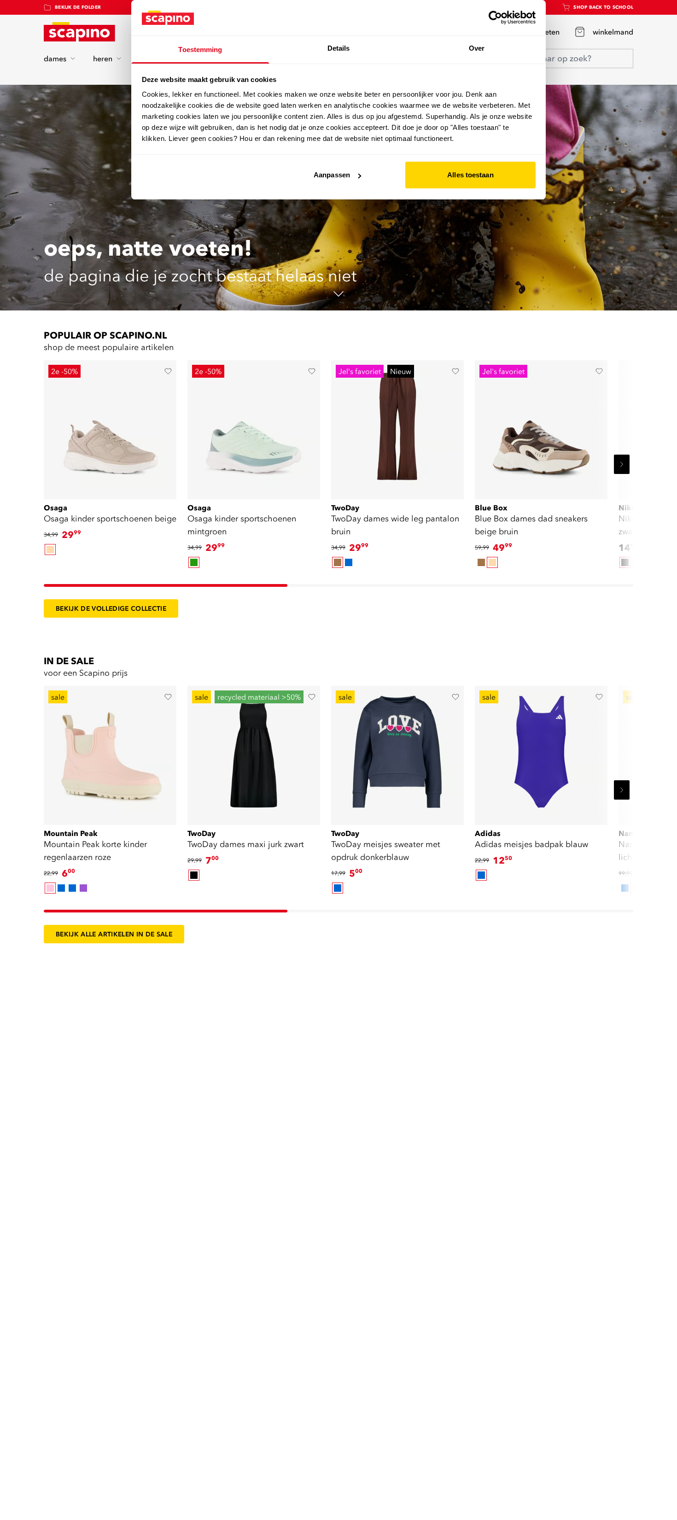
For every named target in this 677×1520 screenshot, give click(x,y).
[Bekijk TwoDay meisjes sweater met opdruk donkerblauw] (397, 752)
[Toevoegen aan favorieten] (168, 371)
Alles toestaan (470, 175)
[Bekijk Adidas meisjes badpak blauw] (541, 752)
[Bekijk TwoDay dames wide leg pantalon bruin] (397, 426)
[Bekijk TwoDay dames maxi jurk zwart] (253, 752)
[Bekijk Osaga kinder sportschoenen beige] (110, 426)
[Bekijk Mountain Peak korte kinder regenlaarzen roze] (110, 752)
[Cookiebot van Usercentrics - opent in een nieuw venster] (495, 17)
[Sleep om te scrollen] (165, 585)
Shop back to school (603, 7)
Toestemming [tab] (200, 49)
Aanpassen (332, 175)
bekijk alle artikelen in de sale (114, 934)
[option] (50, 549)
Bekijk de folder (78, 7)
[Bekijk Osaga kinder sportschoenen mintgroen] (253, 426)
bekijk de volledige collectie (111, 608)
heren (102, 58)
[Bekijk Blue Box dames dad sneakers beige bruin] (541, 426)
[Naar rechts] (622, 464)
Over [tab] (476, 48)
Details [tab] (338, 48)
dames (55, 58)
